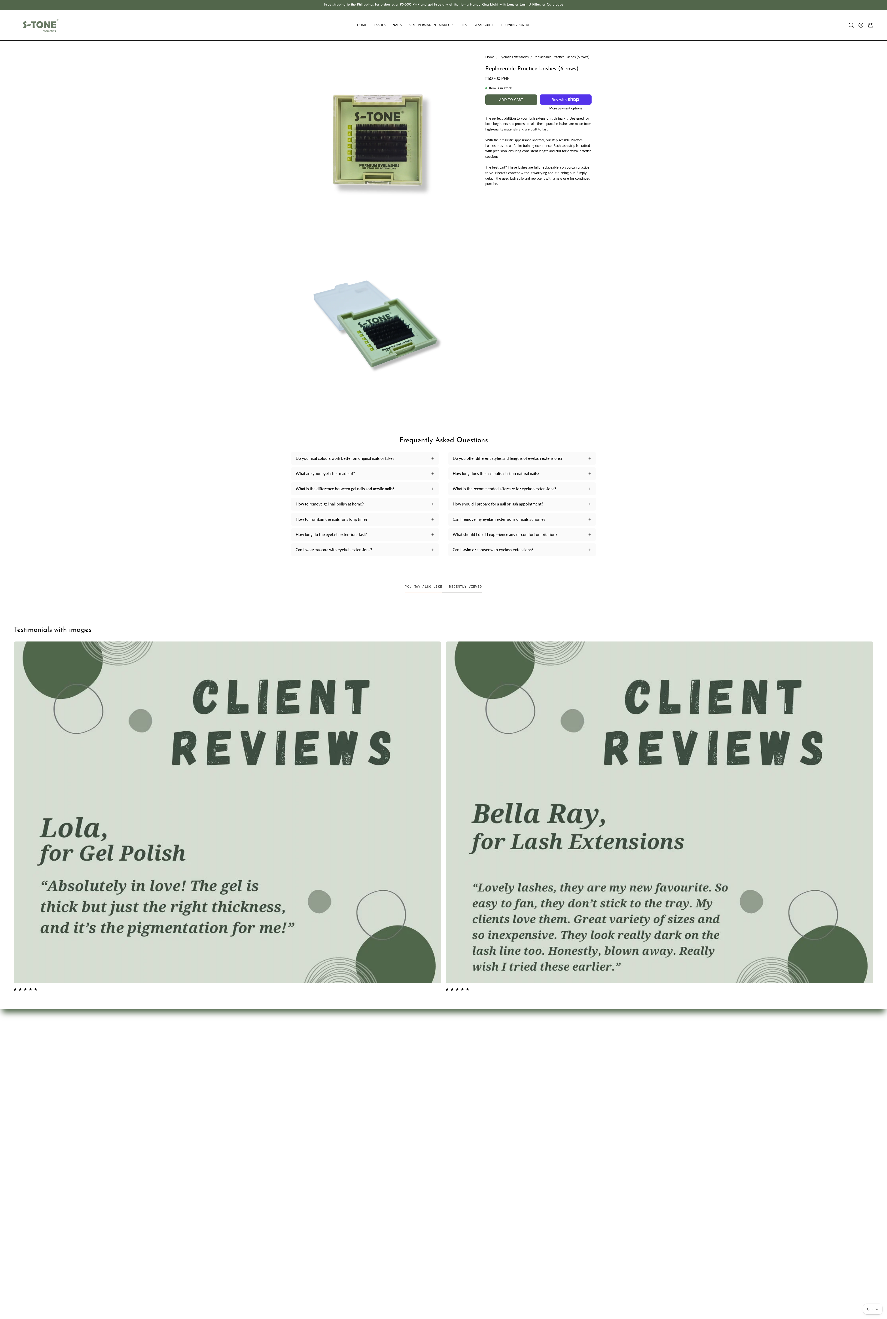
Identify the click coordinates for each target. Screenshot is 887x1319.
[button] (851, 25)
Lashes (391, 1040)
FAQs (453, 1032)
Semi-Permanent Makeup (406, 1055)
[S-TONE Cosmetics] (40, 25)
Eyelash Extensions (514, 57)
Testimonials (458, 1040)
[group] (443, 5)
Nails (389, 1048)
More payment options (565, 108)
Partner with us (461, 1048)
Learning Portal (398, 1079)
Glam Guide (395, 1072)
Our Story (456, 1055)
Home (490, 57)
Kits (388, 1064)
